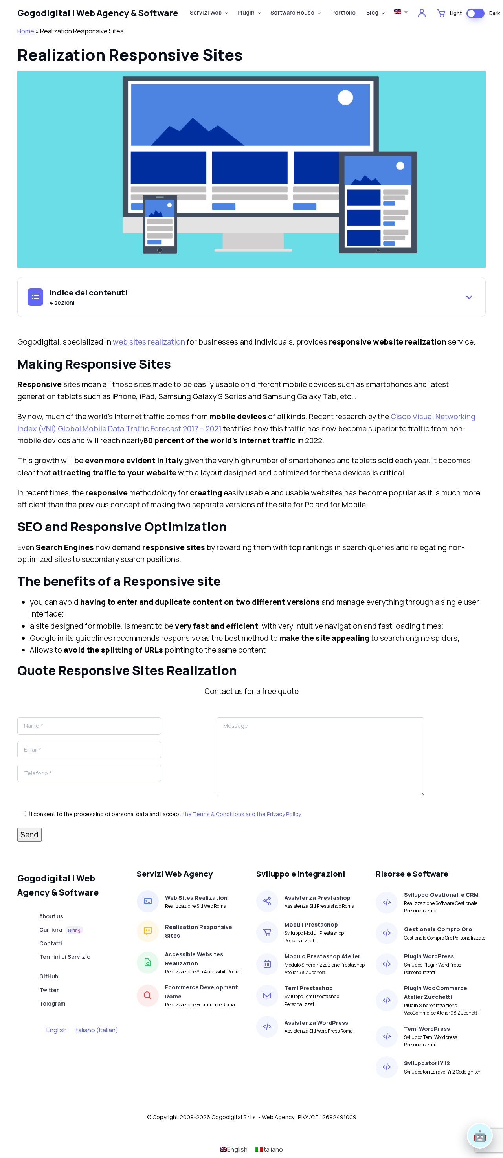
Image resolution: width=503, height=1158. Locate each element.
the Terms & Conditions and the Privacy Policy (242, 814)
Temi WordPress (427, 1028)
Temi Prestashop (309, 988)
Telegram (52, 1003)
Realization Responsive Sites (198, 931)
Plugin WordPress (429, 956)
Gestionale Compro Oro (438, 929)
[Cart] (440, 13)
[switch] (475, 13)
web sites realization (149, 342)
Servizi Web (206, 12)
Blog (371, 12)
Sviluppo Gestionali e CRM (441, 894)
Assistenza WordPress (316, 1022)
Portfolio (343, 12)
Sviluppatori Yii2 (427, 1063)
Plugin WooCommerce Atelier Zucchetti (435, 992)
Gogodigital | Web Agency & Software (97, 13)
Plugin (246, 12)
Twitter (49, 990)
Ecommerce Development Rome (201, 992)
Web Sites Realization (196, 897)
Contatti (50, 943)
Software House (292, 12)
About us (51, 916)
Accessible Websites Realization (194, 959)
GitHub (48, 976)
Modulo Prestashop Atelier (322, 956)
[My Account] (421, 13)
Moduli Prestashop (311, 924)
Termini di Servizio (64, 956)
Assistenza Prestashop (318, 897)
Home (25, 31)
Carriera (60, 929)
